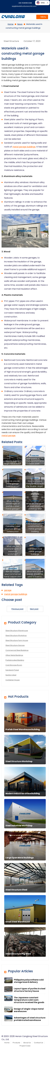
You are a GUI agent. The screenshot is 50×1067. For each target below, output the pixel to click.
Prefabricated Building (15, 660)
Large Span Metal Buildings (20, 857)
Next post (34, 609)
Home (6, 1042)
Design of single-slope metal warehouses (29, 1010)
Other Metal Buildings (14, 655)
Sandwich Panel (12, 670)
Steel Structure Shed (16, 889)
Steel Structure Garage (15, 645)
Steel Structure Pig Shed (18, 953)
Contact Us (38, 1042)
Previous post (17, 609)
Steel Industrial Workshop (19, 825)
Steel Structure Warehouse (17, 630)
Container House (13, 680)
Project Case (25, 1046)
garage (7, 590)
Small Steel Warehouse (18, 921)
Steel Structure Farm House (17, 640)
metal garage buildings (24, 146)
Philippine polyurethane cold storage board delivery (29, 981)
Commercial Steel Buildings (17, 650)
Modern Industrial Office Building (23, 793)
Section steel (11, 675)
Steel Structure (11, 41)
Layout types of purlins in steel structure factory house (29, 989)
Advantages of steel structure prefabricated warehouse (29, 1019)
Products (16, 1042)
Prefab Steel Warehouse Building (23, 729)
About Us (27, 1042)
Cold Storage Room (14, 665)
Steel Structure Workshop (16, 635)
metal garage (8, 435)
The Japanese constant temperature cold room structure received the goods (29, 1000)
